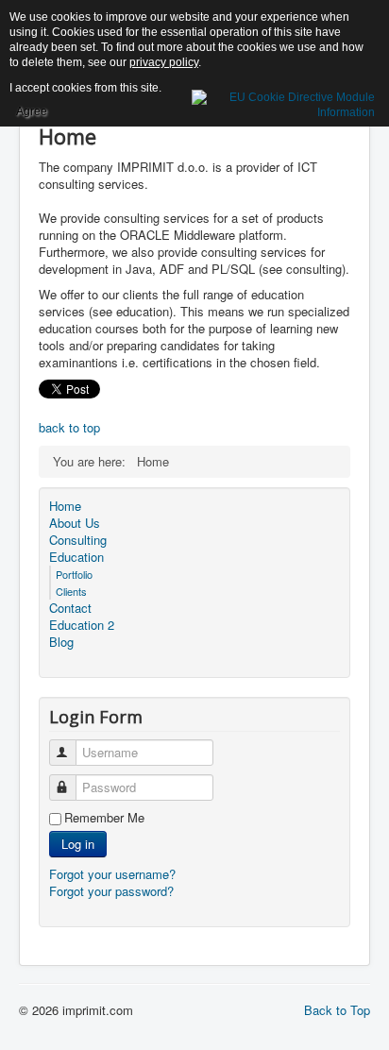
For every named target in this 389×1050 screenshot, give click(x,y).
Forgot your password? (111, 891)
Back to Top (337, 1010)
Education (76, 557)
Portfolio (74, 574)
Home (65, 506)
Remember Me (104, 817)
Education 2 (81, 625)
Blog (61, 642)
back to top (69, 427)
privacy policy (163, 62)
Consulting (78, 540)
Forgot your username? (112, 874)
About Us (74, 523)
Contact (70, 608)
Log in (77, 844)
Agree (31, 111)
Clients (71, 591)
